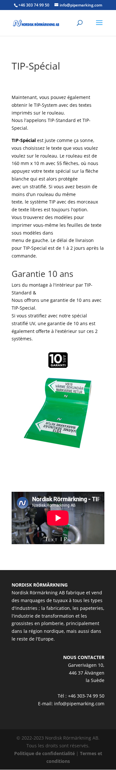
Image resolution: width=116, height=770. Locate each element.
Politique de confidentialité (44, 753)
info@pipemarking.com (79, 703)
